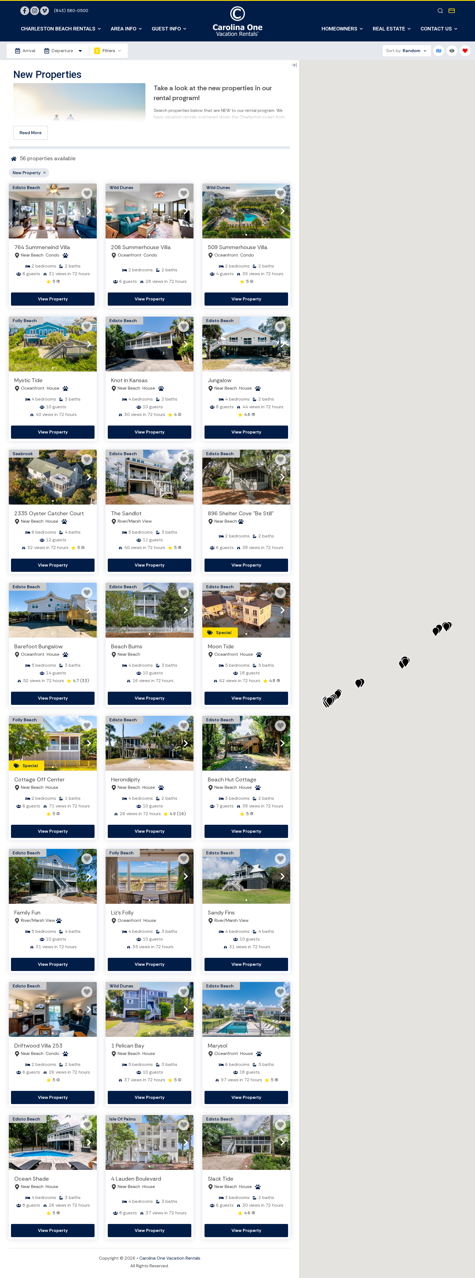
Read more (31, 133)
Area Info (123, 29)
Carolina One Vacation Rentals (169, 1258)
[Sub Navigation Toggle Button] (99, 29)
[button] (16, 211)
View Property (53, 299)
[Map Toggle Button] (438, 50)
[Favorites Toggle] (465, 50)
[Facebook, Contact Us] (24, 10)
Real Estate (389, 29)
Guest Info (166, 29)
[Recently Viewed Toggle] (451, 50)
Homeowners (339, 29)
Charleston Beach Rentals (58, 29)
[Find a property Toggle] (440, 10)
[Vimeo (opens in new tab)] (44, 10)
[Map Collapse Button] (294, 65)
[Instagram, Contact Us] (34, 10)
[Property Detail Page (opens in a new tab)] (53, 211)
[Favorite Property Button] (86, 193)
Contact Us (436, 29)
